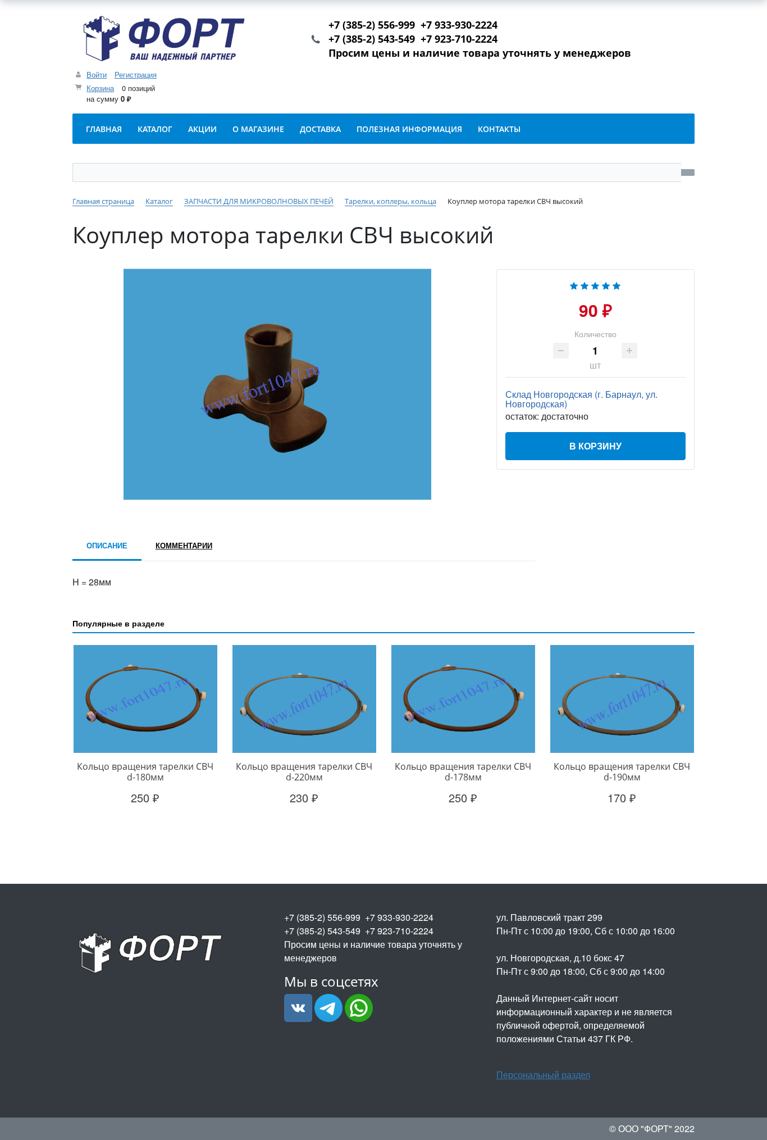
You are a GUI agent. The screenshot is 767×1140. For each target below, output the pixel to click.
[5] (616, 284)
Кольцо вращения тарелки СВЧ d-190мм (622, 771)
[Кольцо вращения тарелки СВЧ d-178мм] (463, 699)
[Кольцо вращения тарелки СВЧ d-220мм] (304, 699)
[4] (605, 284)
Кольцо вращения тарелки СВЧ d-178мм (463, 771)
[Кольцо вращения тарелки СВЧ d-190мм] (622, 699)
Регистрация (136, 74)
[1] (573, 284)
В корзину (595, 445)
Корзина (100, 88)
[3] (595, 284)
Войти (96, 74)
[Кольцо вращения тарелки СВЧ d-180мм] (145, 699)
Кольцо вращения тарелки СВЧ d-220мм (304, 771)
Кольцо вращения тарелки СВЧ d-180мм (145, 771)
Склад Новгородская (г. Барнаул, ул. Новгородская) (581, 398)
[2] (584, 284)
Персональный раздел (543, 1074)
